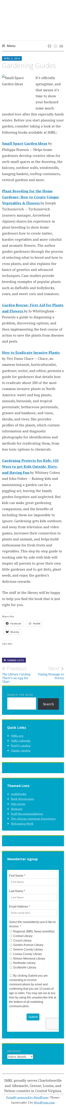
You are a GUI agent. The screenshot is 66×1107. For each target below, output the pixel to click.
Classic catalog (20, 750)
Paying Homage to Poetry (51, 672)
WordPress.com (44, 1102)
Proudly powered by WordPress (27, 1097)
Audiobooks (18, 794)
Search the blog (20, 694)
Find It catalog (20, 746)
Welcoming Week (22, 824)
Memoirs (16, 809)
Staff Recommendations (27, 814)
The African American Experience (33, 819)
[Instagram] (54, 42)
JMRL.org (17, 736)
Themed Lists (15, 660)
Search (48, 704)
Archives (14, 1051)
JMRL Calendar (21, 741)
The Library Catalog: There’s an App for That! (16, 674)
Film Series (18, 804)
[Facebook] (48, 42)
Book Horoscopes (22, 799)
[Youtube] (60, 42)
